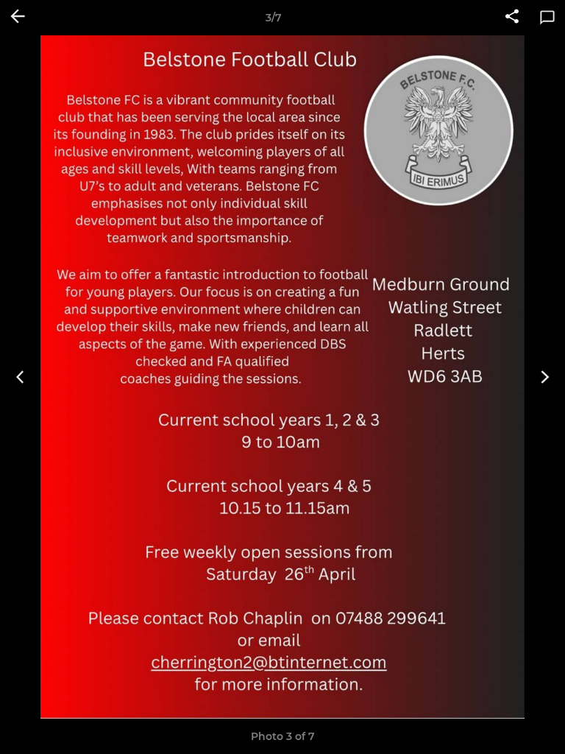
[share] (512, 17)
